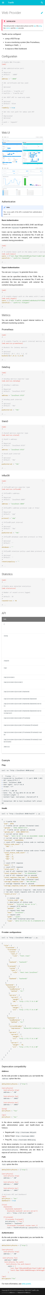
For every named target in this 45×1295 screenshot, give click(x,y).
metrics (8, 28)
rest (17, 28)
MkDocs (12, 1292)
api (35, 26)
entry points (26, 1284)
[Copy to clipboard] (42, 62)
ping (40, 26)
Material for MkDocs (24, 1292)
